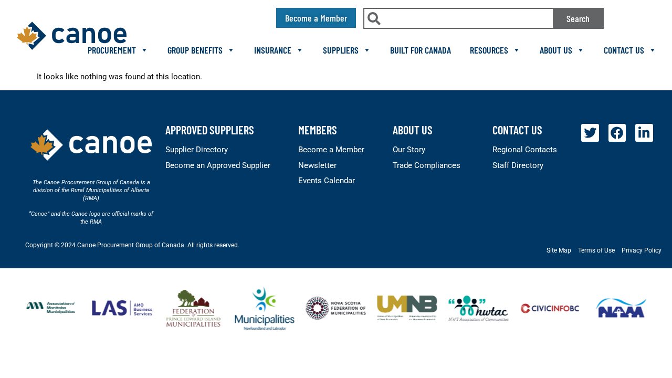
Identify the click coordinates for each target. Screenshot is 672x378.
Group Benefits (195, 50)
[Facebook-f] (617, 133)
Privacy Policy (642, 250)
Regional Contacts (524, 149)
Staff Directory (517, 165)
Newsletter (317, 165)
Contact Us (624, 50)
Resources (489, 50)
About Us (556, 50)
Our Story (409, 149)
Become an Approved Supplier (217, 165)
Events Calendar (326, 180)
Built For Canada (420, 50)
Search (578, 18)
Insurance (272, 50)
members (317, 129)
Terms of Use (596, 250)
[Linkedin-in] (644, 133)
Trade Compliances (426, 165)
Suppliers (341, 50)
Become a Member (331, 149)
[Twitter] (590, 133)
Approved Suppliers (209, 129)
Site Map (559, 250)
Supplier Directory (196, 149)
